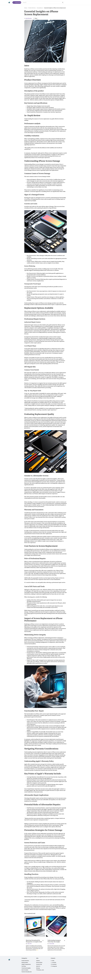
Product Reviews (32, 7)
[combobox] (42, 2)
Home (25, 7)
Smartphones (40, 7)
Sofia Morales (29, 18)
